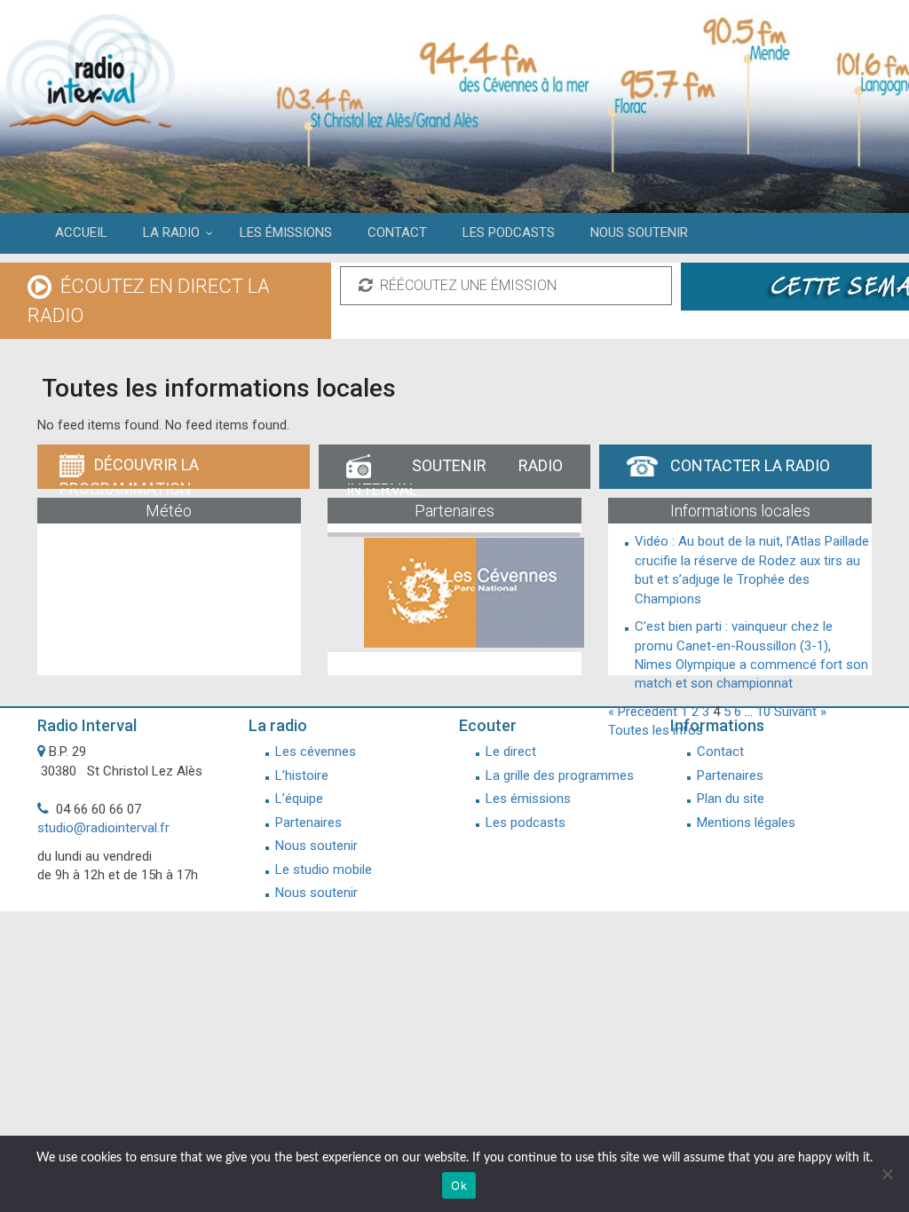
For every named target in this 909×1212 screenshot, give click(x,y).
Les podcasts (525, 822)
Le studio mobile (323, 870)
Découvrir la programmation (129, 472)
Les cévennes (315, 751)
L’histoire (301, 775)
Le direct (511, 751)
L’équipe (299, 799)
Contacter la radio (748, 465)
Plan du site (730, 799)
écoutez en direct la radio (149, 301)
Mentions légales (746, 822)
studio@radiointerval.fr (103, 828)
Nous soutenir (316, 846)
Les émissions (528, 799)
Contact (720, 751)
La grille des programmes (560, 775)
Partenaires (308, 822)
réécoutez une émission (466, 285)
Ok (459, 1185)
